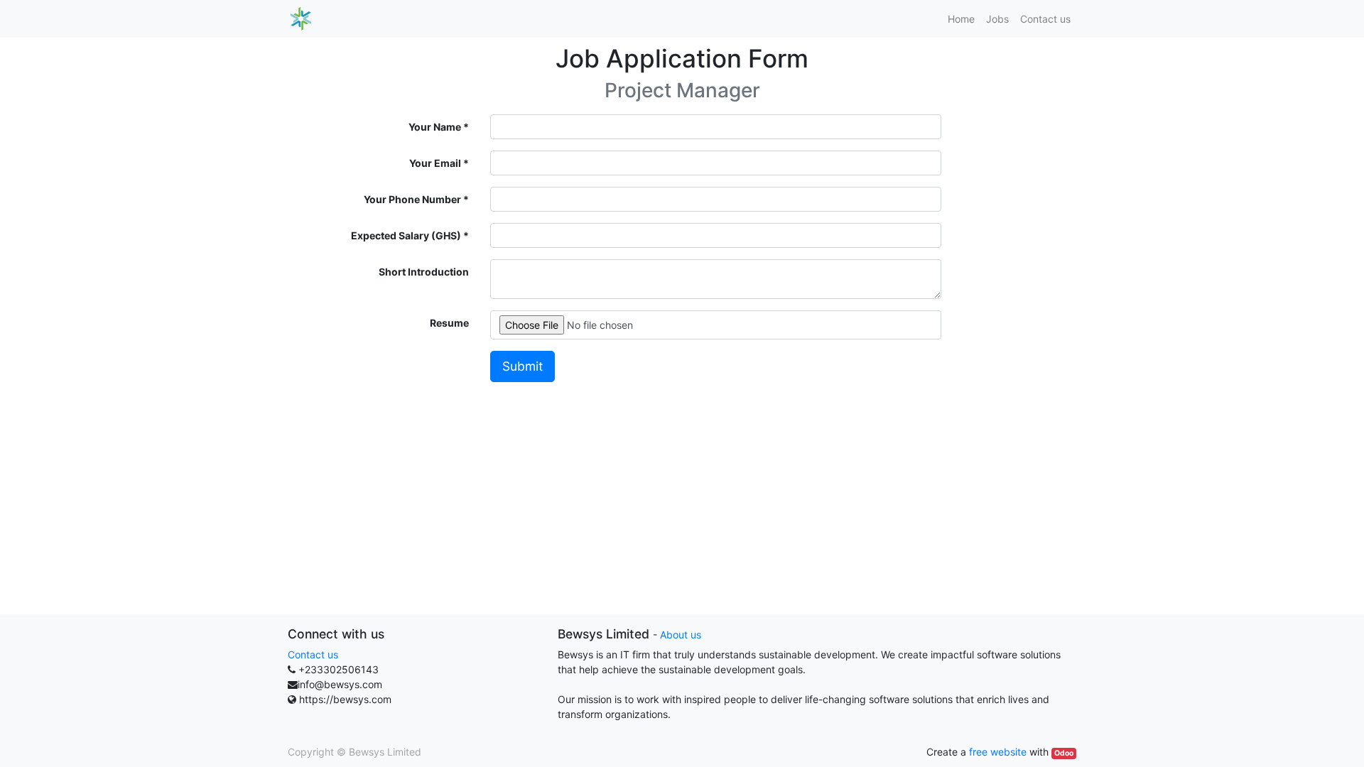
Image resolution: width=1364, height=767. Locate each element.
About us (680, 635)
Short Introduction (424, 272)
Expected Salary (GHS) (406, 235)
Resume (449, 323)
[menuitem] (961, 19)
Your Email (435, 163)
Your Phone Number (412, 199)
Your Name (434, 127)
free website (998, 752)
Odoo (1063, 753)
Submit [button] (522, 366)
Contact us (313, 654)
